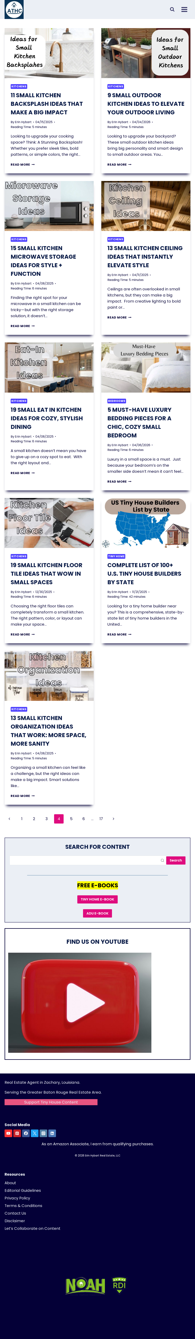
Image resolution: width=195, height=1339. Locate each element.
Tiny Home (116, 556)
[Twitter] (34, 1133)
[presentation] (49, 53)
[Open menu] (184, 9)
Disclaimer (15, 1221)
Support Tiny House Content (51, 1102)
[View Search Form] (172, 10)
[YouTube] (8, 1133)
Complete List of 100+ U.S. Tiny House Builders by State (144, 573)
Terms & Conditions (23, 1205)
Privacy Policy (17, 1198)
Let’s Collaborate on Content (32, 1228)
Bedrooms (116, 401)
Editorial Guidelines (23, 1190)
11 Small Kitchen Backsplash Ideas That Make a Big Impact (47, 103)
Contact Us (15, 1213)
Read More (23, 164)
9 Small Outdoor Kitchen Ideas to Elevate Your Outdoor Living (145, 103)
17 (101, 818)
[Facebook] (26, 1133)
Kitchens (18, 86)
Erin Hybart (23, 122)
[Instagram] (43, 1133)
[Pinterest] (17, 1133)
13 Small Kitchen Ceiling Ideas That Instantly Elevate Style (145, 256)
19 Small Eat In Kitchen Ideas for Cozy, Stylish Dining (47, 418)
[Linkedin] (52, 1133)
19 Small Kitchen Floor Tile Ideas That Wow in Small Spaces (46, 573)
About (10, 1183)
